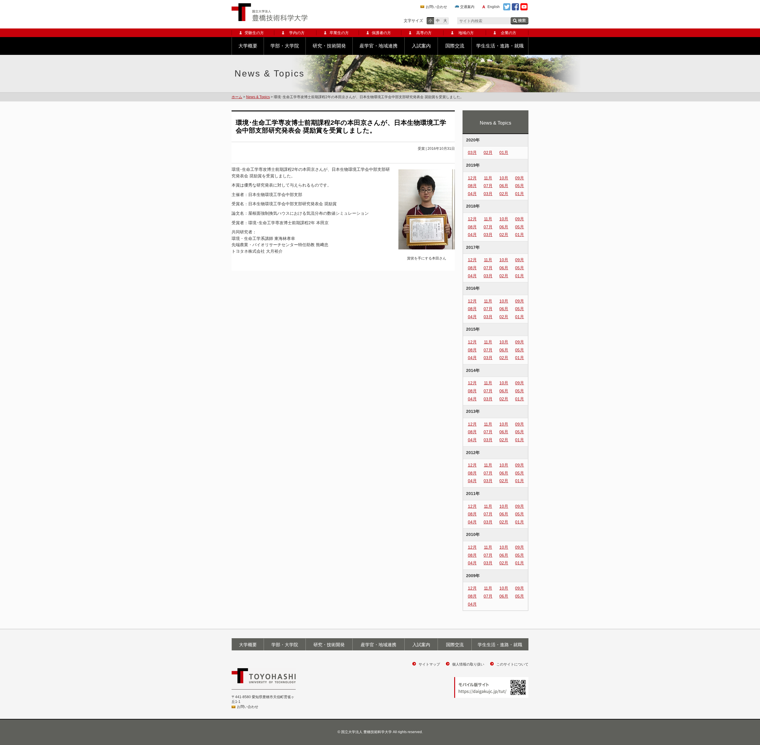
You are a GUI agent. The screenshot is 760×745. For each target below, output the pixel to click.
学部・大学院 (284, 45)
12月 (472, 178)
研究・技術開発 (329, 45)
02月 (488, 152)
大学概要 (247, 45)
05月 (519, 185)
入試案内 (421, 45)
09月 (519, 178)
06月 (503, 185)
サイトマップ (429, 664)
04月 (472, 193)
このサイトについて (512, 664)
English (493, 6)
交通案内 (467, 6)
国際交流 (454, 45)
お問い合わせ (436, 6)
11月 (488, 178)
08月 (472, 185)
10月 (503, 178)
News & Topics (258, 97)
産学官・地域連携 (379, 45)
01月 (503, 152)
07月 (488, 185)
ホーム (237, 97)
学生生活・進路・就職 (500, 45)
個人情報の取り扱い (468, 664)
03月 (472, 152)
